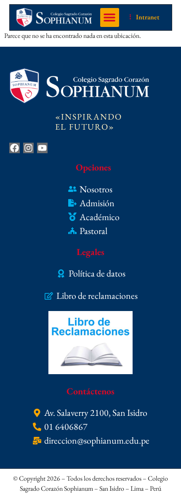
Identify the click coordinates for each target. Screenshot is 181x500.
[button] (109, 17)
